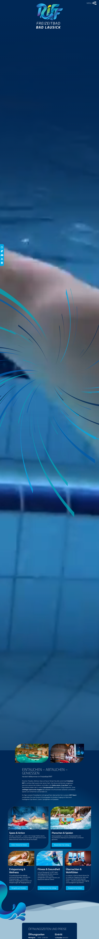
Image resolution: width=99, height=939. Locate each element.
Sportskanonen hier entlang (48, 888)
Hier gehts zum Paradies (18, 888)
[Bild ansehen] (32, 753)
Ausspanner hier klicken (75, 888)
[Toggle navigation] (94, 3)
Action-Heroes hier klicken (19, 845)
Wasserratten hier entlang (61, 845)
